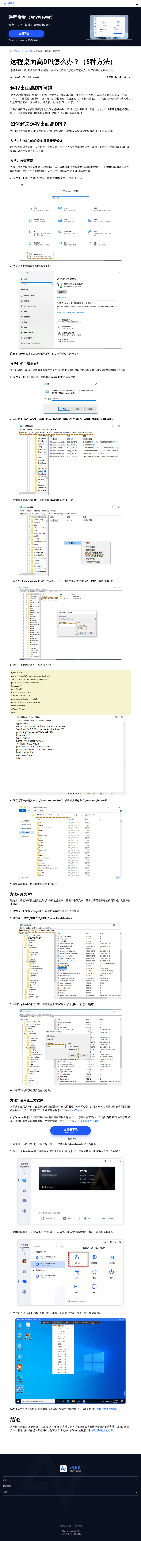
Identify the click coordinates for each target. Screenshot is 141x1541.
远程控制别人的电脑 (102, 1430)
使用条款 (77, 1534)
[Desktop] (70, 961)
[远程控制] (70, 1272)
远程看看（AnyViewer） (19, 51)
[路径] (70, 459)
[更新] (70, 309)
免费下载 (24, 33)
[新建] (70, 540)
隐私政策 (66, 1534)
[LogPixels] (70, 1047)
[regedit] (70, 398)
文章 (31, 51)
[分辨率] (70, 1361)
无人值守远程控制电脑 (87, 1121)
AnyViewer (76, 1110)
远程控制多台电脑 (106, 1408)
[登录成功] (70, 1191)
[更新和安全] (70, 222)
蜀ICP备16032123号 (70, 1531)
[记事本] (70, 755)
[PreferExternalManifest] (70, 623)
